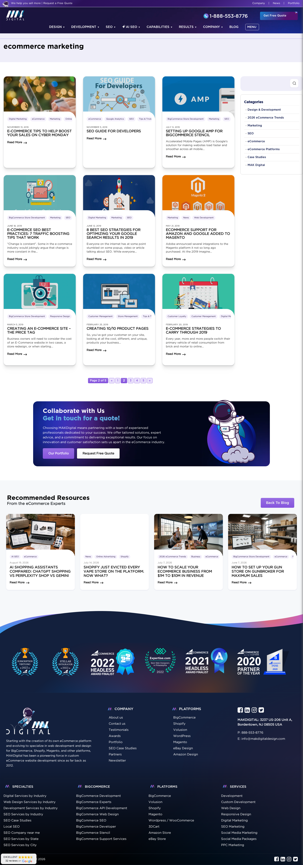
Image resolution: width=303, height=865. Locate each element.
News (276, 3)
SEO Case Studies (17, 820)
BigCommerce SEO (91, 820)
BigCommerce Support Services (101, 839)
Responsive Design (60, 316)
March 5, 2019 (15, 325)
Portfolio (293, 3)
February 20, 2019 (177, 325)
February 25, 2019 (97, 325)
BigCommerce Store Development (186, 119)
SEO (109, 27)
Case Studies (257, 157)
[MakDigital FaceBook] (240, 710)
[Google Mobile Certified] (113, 665)
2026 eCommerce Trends (266, 117)
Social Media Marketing (239, 832)
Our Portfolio (58, 453)
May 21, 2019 (173, 226)
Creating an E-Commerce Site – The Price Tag (39, 330)
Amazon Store (160, 832)
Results (186, 27)
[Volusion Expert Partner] (65, 662)
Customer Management (100, 316)
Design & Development (264, 109)
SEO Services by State (21, 839)
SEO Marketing (232, 826)
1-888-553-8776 (229, 16)
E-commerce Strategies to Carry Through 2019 (193, 330)
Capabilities (158, 27)
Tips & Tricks (146, 119)
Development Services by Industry (31, 808)
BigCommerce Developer (96, 826)
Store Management (128, 316)
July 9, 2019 (173, 127)
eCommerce (38, 119)
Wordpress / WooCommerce (171, 820)
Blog (233, 27)
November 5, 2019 (97, 127)
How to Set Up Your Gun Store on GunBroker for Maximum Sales (258, 571)
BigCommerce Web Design (97, 814)
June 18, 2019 (14, 226)
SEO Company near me (22, 832)
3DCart (154, 826)
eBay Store (157, 839)
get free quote (275, 15)
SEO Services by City (20, 845)
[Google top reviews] (160, 662)
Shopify (125, 557)
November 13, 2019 (18, 127)
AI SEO (131, 27)
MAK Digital (256, 165)
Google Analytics (115, 119)
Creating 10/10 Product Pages (118, 328)
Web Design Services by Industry (30, 802)
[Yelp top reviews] (206, 665)
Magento (155, 814)
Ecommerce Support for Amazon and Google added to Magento (198, 233)
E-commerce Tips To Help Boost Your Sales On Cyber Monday (39, 133)
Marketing (55, 119)
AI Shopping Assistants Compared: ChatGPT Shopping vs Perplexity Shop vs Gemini (40, 571)
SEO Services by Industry (23, 814)
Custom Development (238, 802)
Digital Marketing (18, 119)
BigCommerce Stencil (93, 832)
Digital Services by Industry (25, 796)
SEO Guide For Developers (114, 131)
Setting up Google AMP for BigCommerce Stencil (194, 133)
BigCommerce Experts (93, 802)
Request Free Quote (98, 453)
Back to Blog (277, 503)
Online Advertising (105, 557)
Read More (17, 582)
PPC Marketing (232, 845)
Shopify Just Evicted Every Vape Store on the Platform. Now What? (114, 571)
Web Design (230, 808)
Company (258, 3)
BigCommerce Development (98, 796)
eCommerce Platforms (264, 149)
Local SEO (12, 826)
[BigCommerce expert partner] (24, 662)
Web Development (204, 218)
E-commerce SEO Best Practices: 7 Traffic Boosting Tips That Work (38, 233)
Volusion (155, 802)
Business (195, 557)
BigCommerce (160, 796)
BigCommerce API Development (101, 808)
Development (83, 27)
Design (55, 27)
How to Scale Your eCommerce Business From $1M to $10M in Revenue (185, 571)
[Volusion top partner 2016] (264, 665)
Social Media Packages (239, 839)
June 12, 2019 (94, 226)
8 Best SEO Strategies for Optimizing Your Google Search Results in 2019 (113, 233)
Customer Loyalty (177, 316)
